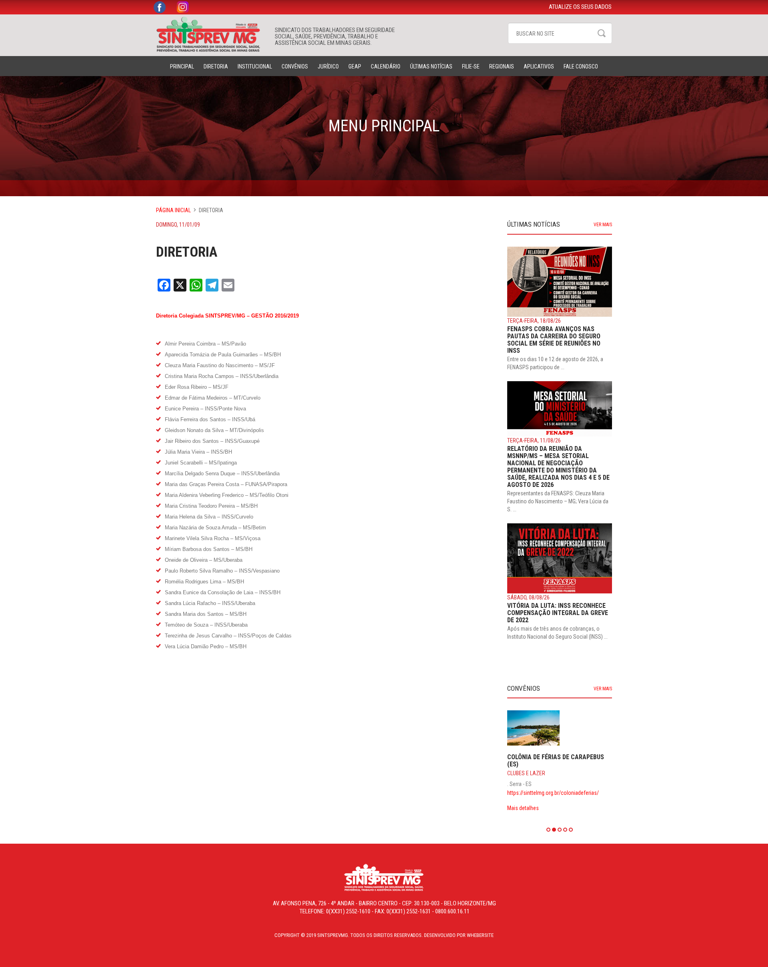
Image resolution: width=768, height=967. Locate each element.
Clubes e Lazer (526, 773)
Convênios (295, 66)
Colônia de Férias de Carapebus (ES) (555, 760)
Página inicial (173, 210)
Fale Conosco (581, 66)
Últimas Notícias (431, 66)
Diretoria (216, 66)
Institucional (255, 66)
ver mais (603, 224)
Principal (182, 66)
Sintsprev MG (211, 34)
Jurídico (328, 66)
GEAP (354, 66)
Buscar (601, 33)
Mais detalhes (523, 808)
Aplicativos (539, 66)
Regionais (501, 66)
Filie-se (471, 66)
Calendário (385, 66)
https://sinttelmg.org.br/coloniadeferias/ (553, 793)
